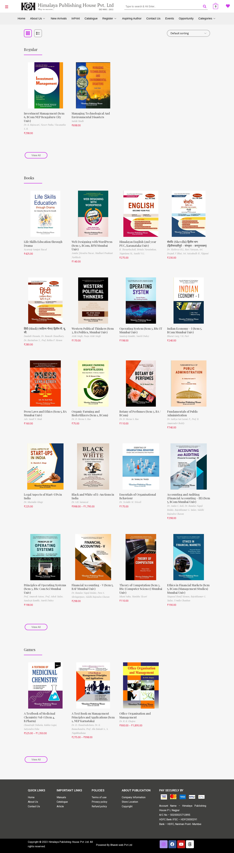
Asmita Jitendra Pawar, (83, 253)
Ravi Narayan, (192, 249)
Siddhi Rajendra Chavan (98, 596)
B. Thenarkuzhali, (128, 249)
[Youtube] (181, 844)
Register (107, 18)
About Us (36, 18)
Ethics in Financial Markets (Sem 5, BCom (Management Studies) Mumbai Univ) (188, 589)
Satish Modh (78, 121)
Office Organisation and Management (135, 715)
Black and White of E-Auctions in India (93, 496)
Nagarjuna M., (126, 253)
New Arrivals (59, 18)
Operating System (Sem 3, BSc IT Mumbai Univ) (140, 330)
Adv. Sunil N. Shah (33, 419)
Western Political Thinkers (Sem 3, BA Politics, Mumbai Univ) (93, 330)
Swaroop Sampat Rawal (35, 249)
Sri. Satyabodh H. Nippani (196, 253)
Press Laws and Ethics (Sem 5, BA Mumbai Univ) (45, 413)
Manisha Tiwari (139, 596)
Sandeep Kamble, (127, 336)
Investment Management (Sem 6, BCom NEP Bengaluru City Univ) (44, 117)
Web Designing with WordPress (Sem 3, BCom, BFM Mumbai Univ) (92, 245)
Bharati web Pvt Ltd (121, 844)
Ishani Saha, (125, 596)
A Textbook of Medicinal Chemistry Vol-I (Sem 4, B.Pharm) (39, 717)
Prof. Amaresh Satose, (34, 596)
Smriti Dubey (142, 336)
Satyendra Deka (31, 729)
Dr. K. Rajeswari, (32, 124)
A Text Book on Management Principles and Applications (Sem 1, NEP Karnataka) (93, 717)
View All (36, 155)
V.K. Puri (184, 336)
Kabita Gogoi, (50, 725)
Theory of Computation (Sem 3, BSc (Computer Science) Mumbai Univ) (140, 589)
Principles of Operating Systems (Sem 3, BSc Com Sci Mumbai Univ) (45, 589)
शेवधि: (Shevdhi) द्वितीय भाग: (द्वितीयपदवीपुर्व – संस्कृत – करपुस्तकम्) (187, 243)
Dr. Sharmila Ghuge (33, 502)
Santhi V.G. (139, 253)
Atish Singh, (78, 336)
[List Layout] (38, 33)
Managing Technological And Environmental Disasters (91, 115)
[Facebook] (172, 844)
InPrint (75, 18)
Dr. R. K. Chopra (127, 721)
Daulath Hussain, (32, 336)
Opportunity (186, 18)
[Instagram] (164, 844)
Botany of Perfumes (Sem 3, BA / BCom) (140, 413)
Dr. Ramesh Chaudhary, (52, 336)
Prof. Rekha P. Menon (52, 340)
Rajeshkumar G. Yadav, (186, 509)
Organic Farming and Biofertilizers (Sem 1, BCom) (90, 413)
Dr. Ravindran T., (33, 340)
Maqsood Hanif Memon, (179, 596)
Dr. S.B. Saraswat (80, 502)
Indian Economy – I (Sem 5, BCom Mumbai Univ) (184, 330)
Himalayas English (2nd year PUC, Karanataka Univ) (137, 243)
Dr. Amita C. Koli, (176, 505)
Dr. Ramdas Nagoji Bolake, (85, 592)
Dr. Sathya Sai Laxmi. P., (179, 419)
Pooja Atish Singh (92, 336)
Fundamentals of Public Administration (182, 413)
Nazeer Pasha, (48, 124)
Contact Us (153, 18)
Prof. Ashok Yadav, (54, 596)
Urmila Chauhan (182, 600)
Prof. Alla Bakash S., (96, 729)
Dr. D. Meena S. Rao (81, 419)
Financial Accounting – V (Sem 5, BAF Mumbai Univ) (92, 587)
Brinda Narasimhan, (147, 249)
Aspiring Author (132, 18)
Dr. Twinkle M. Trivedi (130, 502)
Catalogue (91, 18)
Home (21, 18)
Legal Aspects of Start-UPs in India (43, 496)
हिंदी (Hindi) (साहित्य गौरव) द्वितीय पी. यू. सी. (45, 330)
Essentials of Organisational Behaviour (137, 496)
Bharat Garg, (173, 336)
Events (169, 18)
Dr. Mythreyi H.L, (176, 249)
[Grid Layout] (28, 33)
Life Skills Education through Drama (43, 243)
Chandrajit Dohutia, (34, 725)
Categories (205, 18)
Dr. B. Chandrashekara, (83, 725)
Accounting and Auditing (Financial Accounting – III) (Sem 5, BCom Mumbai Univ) (188, 498)
